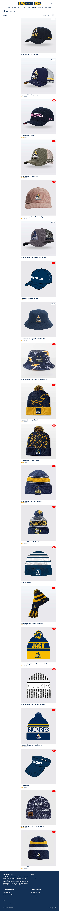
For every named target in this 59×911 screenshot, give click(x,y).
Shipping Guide (6, 892)
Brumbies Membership (36, 878)
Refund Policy (34, 896)
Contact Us (5, 896)
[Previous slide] (23, 35)
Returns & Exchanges (8, 894)
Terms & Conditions (35, 892)
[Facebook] (50, 908)
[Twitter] (55, 908)
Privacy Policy (34, 894)
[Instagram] (53, 908)
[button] (49, 15)
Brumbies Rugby (34, 877)
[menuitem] (50, 7)
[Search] (48, 3)
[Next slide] (54, 35)
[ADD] (54, 132)
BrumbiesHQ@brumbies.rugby (11, 903)
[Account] (51, 3)
